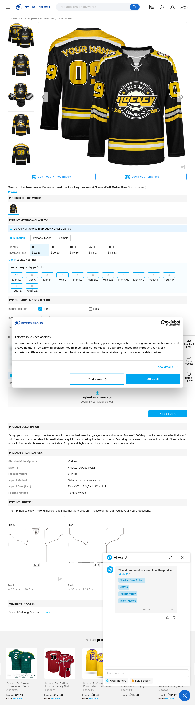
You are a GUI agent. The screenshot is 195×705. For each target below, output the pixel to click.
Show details (164, 367)
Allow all (153, 379)
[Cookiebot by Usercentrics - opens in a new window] (163, 323)
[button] (8, 7)
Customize (95, 379)
